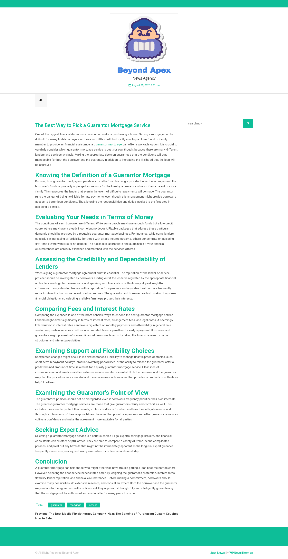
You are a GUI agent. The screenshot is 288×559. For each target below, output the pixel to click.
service (93, 505)
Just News (217, 552)
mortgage (75, 505)
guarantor (56, 505)
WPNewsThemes (241, 552)
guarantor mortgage (108, 144)
